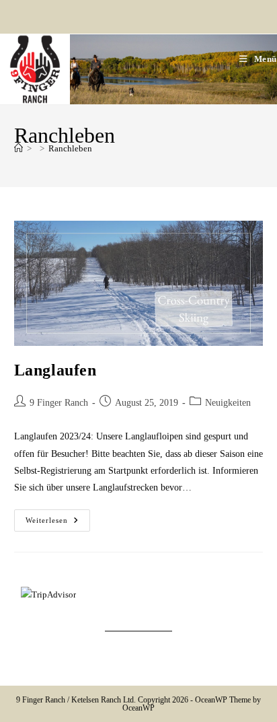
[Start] (18, 148)
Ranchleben (70, 148)
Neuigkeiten (228, 403)
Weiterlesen (58, 520)
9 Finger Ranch (59, 403)
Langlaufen (55, 370)
